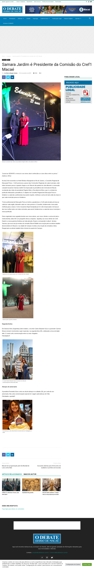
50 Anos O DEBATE (8, 23)
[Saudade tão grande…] (31, 484)
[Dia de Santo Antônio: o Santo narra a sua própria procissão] (52, 484)
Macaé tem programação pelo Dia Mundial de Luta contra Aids (15, 467)
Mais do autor (30, 474)
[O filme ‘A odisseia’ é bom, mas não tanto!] (11, 484)
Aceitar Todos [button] (87, 564)
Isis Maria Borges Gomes (10, 73)
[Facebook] (86, 1)
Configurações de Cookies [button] (73, 564)
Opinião (77, 18)
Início (3, 56)
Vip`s (9, 59)
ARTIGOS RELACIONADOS (12, 474)
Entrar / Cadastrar (21, 1)
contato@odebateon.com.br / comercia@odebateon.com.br (50, 552)
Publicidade (58, 1)
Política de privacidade (48, 1)
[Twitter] (91, 1)
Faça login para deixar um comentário (13, 509)
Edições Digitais (68, 18)
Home (5, 18)
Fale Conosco (37, 1)
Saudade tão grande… (28, 492)
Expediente (29, 1)
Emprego (35, 18)
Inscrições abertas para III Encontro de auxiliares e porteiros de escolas (49, 467)
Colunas (9, 56)
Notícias (20, 18)
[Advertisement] (47, 40)
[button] (90, 18)
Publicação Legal (57, 18)
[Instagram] (89, 1)
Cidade (28, 18)
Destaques (12, 18)
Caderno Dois (44, 18)
